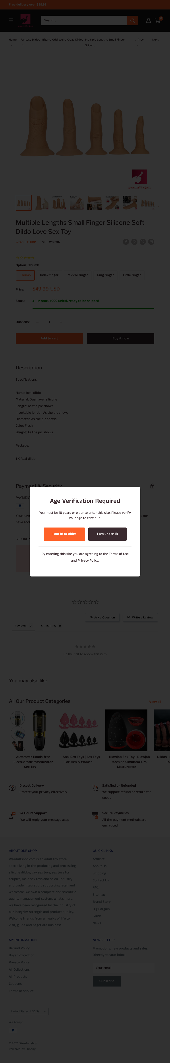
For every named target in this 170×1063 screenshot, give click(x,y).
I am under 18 (107, 533)
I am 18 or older (64, 533)
